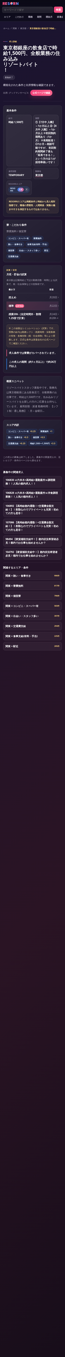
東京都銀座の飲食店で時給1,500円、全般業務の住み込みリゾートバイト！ (43, 28)
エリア (7, 16)
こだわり (19, 16)
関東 (15, 28)
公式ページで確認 (41, 92)
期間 (39, 16)
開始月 (49, 16)
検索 (58, 9)
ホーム (6, 28)
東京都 (23, 28)
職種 (30, 16)
